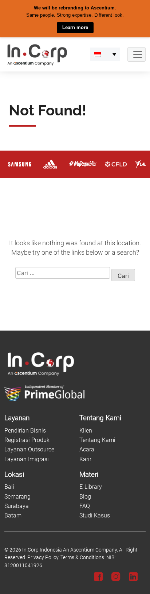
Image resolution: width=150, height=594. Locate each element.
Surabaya (16, 506)
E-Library (90, 486)
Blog (85, 496)
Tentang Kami (97, 439)
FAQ (84, 506)
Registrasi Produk (27, 439)
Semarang (17, 496)
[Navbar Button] (136, 54)
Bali (9, 486)
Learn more (75, 27)
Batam (12, 515)
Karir (85, 458)
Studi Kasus (94, 515)
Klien (85, 430)
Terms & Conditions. (82, 557)
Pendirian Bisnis (25, 430)
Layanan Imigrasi (26, 458)
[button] (105, 54)
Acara (86, 449)
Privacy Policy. (43, 557)
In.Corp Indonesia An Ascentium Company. (70, 549)
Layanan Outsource (29, 449)
